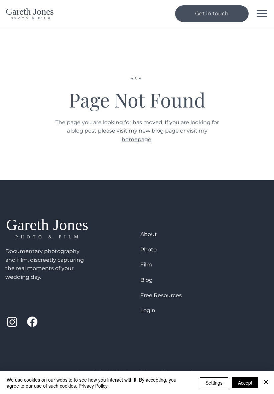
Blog (146, 280)
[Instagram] (12, 322)
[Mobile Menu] (262, 13)
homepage (136, 139)
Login (147, 310)
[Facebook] (32, 322)
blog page (165, 131)
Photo (148, 249)
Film (146, 264)
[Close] (266, 383)
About (148, 234)
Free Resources (161, 295)
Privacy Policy (93, 385)
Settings (214, 382)
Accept (245, 382)
